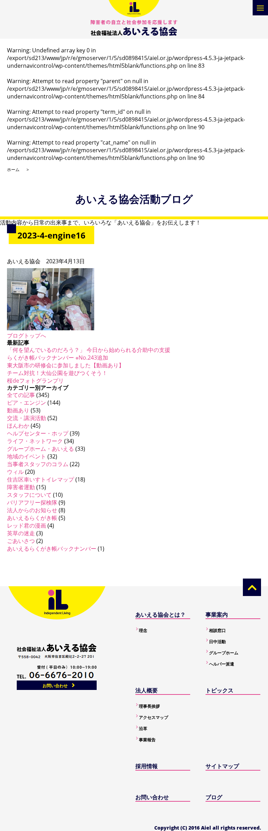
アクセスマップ (153, 717)
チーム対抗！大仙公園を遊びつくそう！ (57, 373)
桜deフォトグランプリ (35, 380)
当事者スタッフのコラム (37, 464)
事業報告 (147, 740)
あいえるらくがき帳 (32, 518)
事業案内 (217, 614)
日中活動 (217, 642)
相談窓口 (217, 630)
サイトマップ (222, 766)
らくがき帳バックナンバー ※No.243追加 (57, 357)
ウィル (15, 472)
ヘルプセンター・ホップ (37, 433)
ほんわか (18, 425)
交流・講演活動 (26, 418)
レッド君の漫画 (26, 525)
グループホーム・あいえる (40, 449)
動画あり (18, 410)
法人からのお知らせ (32, 510)
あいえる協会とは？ (160, 614)
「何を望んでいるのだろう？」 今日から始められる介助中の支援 (88, 350)
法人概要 (146, 690)
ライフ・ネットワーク (35, 441)
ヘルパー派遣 (221, 664)
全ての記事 (21, 395)
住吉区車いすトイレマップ (40, 479)
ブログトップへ (26, 335)
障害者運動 (21, 487)
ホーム (13, 169)
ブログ (214, 797)
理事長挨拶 (149, 706)
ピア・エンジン (26, 402)
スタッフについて (29, 495)
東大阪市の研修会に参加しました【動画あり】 (65, 365)
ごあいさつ (21, 541)
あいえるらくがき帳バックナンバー (51, 548)
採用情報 (146, 766)
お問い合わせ (55, 686)
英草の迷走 (21, 533)
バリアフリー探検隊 (32, 502)
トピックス (219, 690)
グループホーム (223, 653)
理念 (143, 630)
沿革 (143, 728)
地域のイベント (26, 456)
